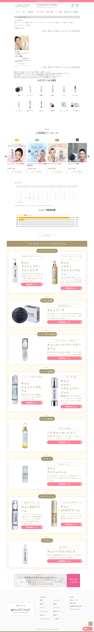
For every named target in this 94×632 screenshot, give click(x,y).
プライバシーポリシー (75, 609)
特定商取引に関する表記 (76, 606)
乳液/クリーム (59, 22)
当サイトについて (74, 600)
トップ (16, 17)
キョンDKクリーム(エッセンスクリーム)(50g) (22, 54)
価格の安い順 (51, 31)
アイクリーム (43, 22)
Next (88, 156)
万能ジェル (65, 22)
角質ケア (71, 22)
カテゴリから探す (39, 12)
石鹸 (16, 22)
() (25, 6)
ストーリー (18, 12)
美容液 (26, 22)
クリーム (36, 22)
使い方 (24, 12)
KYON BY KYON (47, 6)
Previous (5, 156)
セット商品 (27, 25)
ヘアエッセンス (50, 22)
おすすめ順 (44, 31)
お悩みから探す (49, 12)
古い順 (69, 31)
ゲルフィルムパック (19, 25)
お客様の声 (30, 12)
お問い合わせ (73, 603)
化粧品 (20, 17)
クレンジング (21, 22)
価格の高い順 (58, 31)
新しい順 (64, 31)
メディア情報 (58, 12)
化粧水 (31, 22)
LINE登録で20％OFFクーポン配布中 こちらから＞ (47, 1)
